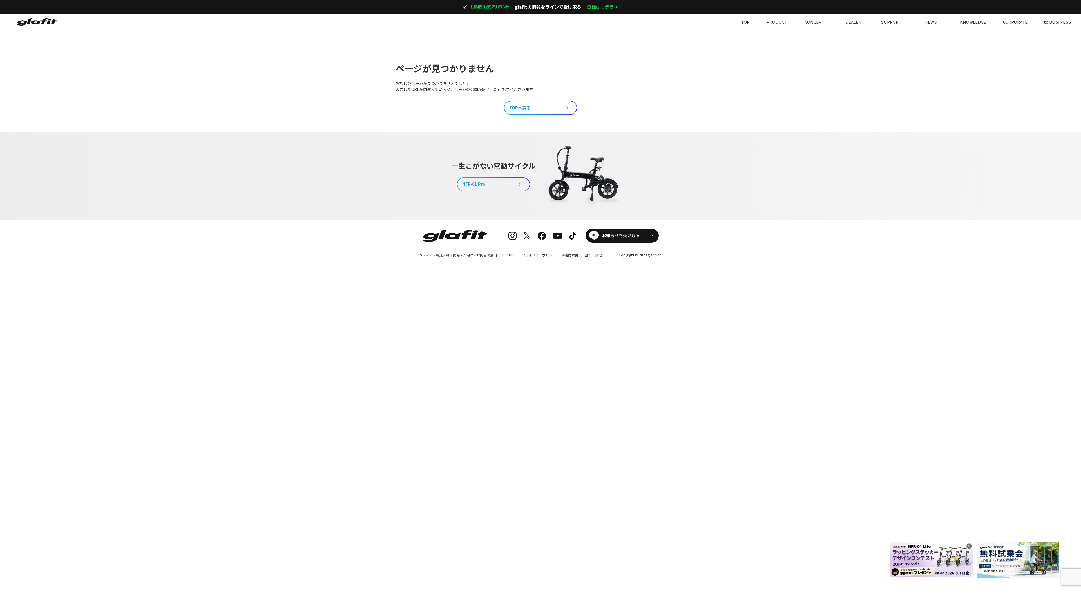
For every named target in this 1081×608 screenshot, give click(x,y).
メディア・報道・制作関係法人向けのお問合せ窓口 (458, 254)
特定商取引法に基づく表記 (581, 254)
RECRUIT (509, 254)
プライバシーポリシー (539, 254)
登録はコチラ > (602, 6)
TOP (745, 22)
